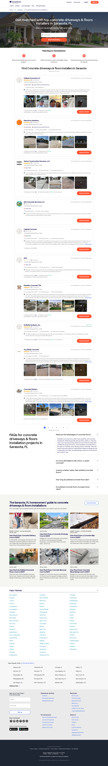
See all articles (91, 503)
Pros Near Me (75, 706)
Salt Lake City (74, 632)
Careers (74, 722)
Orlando (12, 643)
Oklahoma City (44, 655)
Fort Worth (73, 623)
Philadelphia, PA (18, 679)
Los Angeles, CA (60, 671)
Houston (72, 626)
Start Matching (54, 40)
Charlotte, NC (38, 667)
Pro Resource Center (48, 722)
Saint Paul (43, 615)
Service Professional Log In (49, 717)
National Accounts (47, 727)
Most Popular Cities (14, 663)
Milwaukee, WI (17, 675)
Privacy (45, 753)
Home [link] (11, 10)
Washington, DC (81, 682)
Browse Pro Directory (48, 698)
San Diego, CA (17, 682)
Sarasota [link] (20, 10)
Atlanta (11, 649)
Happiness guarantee (78, 732)
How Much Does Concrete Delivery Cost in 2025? (22, 536)
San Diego (12, 618)
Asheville (42, 632)
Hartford (12, 629)
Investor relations (76, 727)
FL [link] (15, 10)
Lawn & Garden (25, 6)
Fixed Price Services (47, 701)
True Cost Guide (76, 698)
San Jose (12, 623)
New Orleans (44, 598)
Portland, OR (38, 679)
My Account (75, 695)
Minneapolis (43, 612)
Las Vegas (43, 623)
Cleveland (43, 649)
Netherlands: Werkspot (64, 749)
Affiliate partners (76, 735)
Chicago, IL (58, 667)
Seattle (72, 643)
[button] (30, 101)
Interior (12, 6)
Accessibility (62, 753)
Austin (72, 615)
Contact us (75, 730)
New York (43, 629)
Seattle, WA (58, 682)
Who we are (75, 720)
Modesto (12, 612)
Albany (42, 626)
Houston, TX (38, 671)
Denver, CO (17, 671)
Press (73, 725)
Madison (72, 646)
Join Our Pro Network (48, 720)
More (33, 6)
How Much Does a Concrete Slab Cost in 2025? (82, 536)
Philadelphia (74, 601)
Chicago (12, 652)
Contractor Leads (47, 725)
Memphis (73, 609)
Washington (13, 632)
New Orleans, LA (60, 675)
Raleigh (42, 641)
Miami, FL (79, 671)
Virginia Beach (74, 641)
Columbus (43, 652)
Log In (86, 2)
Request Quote (84, 112)
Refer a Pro (75, 703)
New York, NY (80, 675)
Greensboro (43, 638)
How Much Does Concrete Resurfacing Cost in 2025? (80, 571)
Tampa (11, 646)
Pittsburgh (73, 603)
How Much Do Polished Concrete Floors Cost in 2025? (21, 571)
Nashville (72, 612)
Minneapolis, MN (39, 675)
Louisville (42, 595)
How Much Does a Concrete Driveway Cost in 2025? (54, 535)
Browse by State (28, 663)
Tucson (11, 601)
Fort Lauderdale (14, 635)
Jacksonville (13, 638)
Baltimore (43, 601)
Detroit (42, 606)
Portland (72, 595)
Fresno (11, 603)
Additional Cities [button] (13, 686)
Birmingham (13, 595)
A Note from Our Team (78, 708)
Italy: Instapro (54, 749)
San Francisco (13, 621)
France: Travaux (34, 749)
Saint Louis (43, 621)
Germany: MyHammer (44, 749)
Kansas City (43, 618)
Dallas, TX (79, 667)
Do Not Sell (55, 753)
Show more (88, 244)
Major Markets (15, 590)
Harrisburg (73, 598)
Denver (11, 626)
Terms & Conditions (63, 756)
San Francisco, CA (40, 682)
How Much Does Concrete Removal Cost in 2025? (53, 571)
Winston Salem (44, 643)
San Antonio (74, 629)
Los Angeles (13, 609)
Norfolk (72, 635)
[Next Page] (67, 428)
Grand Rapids (44, 609)
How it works (75, 717)
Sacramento (13, 615)
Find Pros (44, 695)
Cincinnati (43, 646)
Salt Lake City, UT (60, 679)
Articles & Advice (40, 6)
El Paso (72, 621)
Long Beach (13, 606)
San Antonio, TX (81, 679)
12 (63, 427)
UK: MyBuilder (75, 749)
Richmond (73, 638)
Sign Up (94, 2)
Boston (42, 603)
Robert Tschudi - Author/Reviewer (20, 531)
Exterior (17, 6)
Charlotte (43, 635)
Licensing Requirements (78, 711)
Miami (11, 641)
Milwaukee (73, 649)
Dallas (72, 618)
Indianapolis (13, 655)
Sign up (20, 712)
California (49, 753)
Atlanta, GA (16, 667)
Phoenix (12, 598)
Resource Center (76, 701)
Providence (73, 606)
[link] (54, 80)
